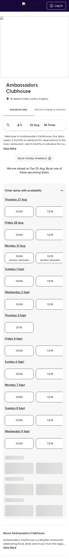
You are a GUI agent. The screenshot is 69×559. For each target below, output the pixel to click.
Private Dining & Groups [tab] (50, 110)
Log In (59, 5)
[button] (34, 125)
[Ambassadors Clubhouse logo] (34, 5)
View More (9, 148)
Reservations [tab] (18, 110)
